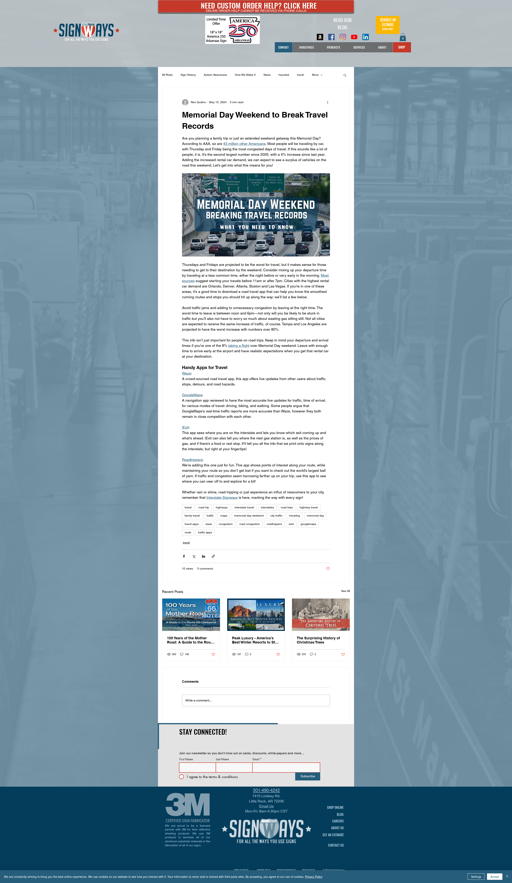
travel (300, 74)
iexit (291, 524)
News (267, 74)
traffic (210, 515)
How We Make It (245, 74)
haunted (284, 74)
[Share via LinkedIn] (203, 556)
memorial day (315, 515)
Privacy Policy (313, 877)
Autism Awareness (215, 74)
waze (208, 524)
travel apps (192, 524)
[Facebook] (331, 37)
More (315, 74)
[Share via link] (213, 556)
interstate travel (244, 507)
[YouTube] (354, 37)
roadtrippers (274, 524)
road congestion (249, 524)
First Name (186, 759)
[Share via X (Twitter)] (194, 556)
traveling (294, 515)
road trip (203, 507)
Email (256, 759)
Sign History (188, 74)
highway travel (309, 507)
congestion (226, 524)
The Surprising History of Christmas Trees (318, 640)
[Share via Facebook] (184, 556)
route (188, 532)
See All (345, 591)
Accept (494, 877)
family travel (192, 515)
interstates (267, 507)
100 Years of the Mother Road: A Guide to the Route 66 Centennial (190, 640)
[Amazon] (320, 37)
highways (222, 507)
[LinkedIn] (365, 37)
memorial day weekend (249, 515)
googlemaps (308, 524)
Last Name (222, 759)
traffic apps (205, 532)
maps (223, 515)
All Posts (167, 74)
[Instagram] (343, 37)
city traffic (276, 515)
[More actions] (327, 102)
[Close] (507, 876)
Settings (476, 877)
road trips (287, 507)
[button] (402, 37)
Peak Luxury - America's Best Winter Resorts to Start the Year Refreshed (256, 640)
